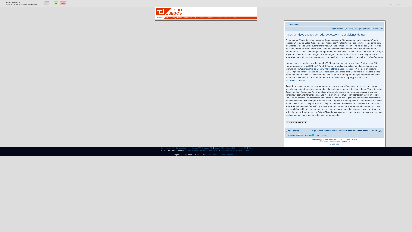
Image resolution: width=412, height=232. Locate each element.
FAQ (356, 29)
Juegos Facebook (244, 150)
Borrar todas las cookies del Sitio (332, 131)
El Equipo (312, 131)
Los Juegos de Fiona (229, 150)
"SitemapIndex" (320, 135)
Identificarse (378, 29)
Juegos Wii (208, 148)
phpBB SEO (334, 144)
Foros (234, 18)
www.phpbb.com (326, 72)
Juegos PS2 (219, 148)
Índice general (293, 24)
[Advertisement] (207, 25)
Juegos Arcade (336, 29)
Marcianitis (213, 150)
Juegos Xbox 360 (182, 148)
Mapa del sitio (306, 135)
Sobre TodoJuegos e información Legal (222, 155)
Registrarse (365, 29)
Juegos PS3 (196, 148)
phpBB (324, 140)
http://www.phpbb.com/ (296, 80)
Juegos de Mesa (200, 150)
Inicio (160, 148)
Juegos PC (170, 148)
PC (195, 18)
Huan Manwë (345, 142)
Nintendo (188, 18)
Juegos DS (242, 148)
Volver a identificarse (296, 122)
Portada (160, 18)
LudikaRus (189, 150)
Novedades (292, 135)
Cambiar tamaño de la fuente (381, 23)
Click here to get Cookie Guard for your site (400, 4)
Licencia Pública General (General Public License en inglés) (328, 69)
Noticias (210, 18)
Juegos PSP (230, 148)
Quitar (63, 3)
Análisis (218, 18)
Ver (47, 3)
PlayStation (177, 18)
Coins (349, 29)
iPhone (201, 18)
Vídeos (226, 18)
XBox (168, 18)
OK (56, 3)
